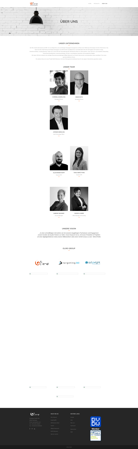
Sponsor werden (54, 434)
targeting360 (53, 420)
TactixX (52, 425)
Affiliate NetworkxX (55, 428)
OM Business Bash (55, 422)
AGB (71, 432)
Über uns (72, 422)
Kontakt (72, 417)
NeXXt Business (54, 431)
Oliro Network (54, 417)
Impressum (73, 425)
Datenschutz (73, 429)
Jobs (71, 420)
